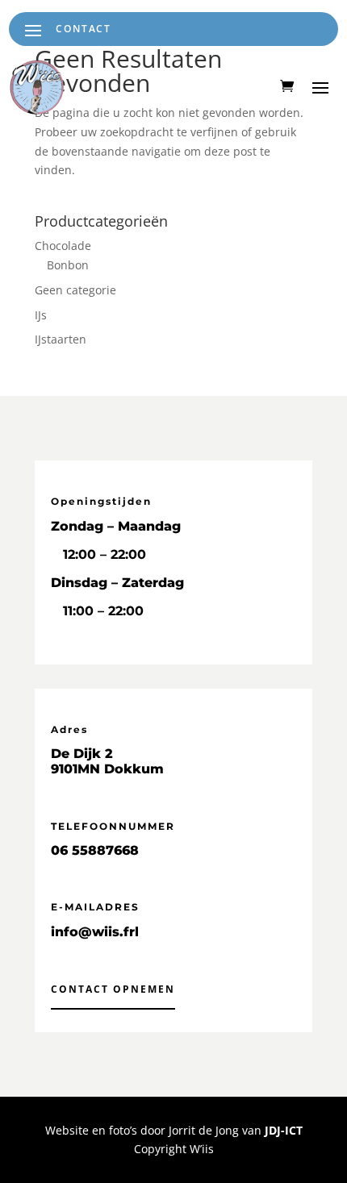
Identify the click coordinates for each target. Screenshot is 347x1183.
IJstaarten (60, 339)
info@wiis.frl (95, 931)
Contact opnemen (113, 989)
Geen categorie (75, 290)
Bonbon (68, 265)
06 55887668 (95, 850)
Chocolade (63, 245)
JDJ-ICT (284, 1130)
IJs (41, 315)
